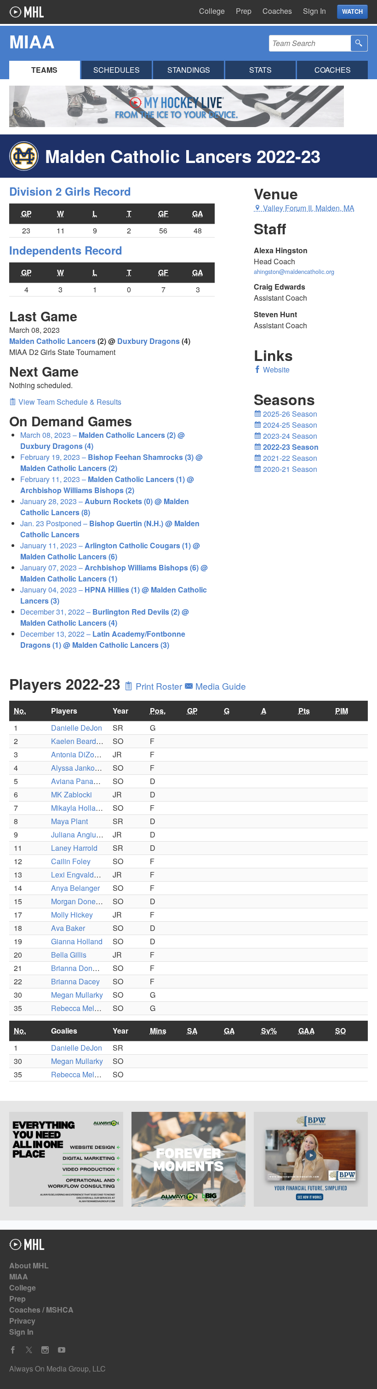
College (212, 11)
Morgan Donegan (79, 901)
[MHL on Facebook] (13, 1350)
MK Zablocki (71, 794)
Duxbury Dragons (148, 341)
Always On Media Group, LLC (57, 1368)
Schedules (116, 69)
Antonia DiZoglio (78, 754)
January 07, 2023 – (114, 573)
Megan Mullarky (77, 994)
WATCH (352, 11)
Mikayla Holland (77, 807)
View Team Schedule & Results (69, 401)
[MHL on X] (29, 1350)
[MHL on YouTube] (61, 1350)
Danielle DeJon (76, 727)
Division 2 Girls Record (70, 191)
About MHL (29, 1265)
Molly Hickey (72, 914)
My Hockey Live (26, 11)
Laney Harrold (74, 848)
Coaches (277, 11)
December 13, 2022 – (102, 639)
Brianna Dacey (75, 981)
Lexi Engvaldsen (78, 874)
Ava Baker (68, 928)
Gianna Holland (77, 941)
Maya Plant (69, 821)
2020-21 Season (289, 469)
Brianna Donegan (80, 968)
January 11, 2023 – (110, 551)
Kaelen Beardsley (80, 741)
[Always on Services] (66, 1160)
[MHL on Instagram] (45, 1350)
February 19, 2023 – (111, 462)
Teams (44, 69)
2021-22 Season (289, 458)
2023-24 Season (289, 435)
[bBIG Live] (188, 1160)
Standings (188, 69)
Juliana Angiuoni (78, 834)
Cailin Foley (71, 861)
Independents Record (65, 250)
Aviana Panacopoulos (87, 781)
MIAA (18, 1276)
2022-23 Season (290, 447)
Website (275, 369)
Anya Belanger (75, 888)
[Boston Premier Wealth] (311, 1160)
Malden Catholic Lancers (52, 341)
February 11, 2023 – (107, 484)
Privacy (22, 1320)
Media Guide (219, 686)
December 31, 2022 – (104, 617)
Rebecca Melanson (82, 1008)
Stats (260, 69)
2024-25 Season (289, 424)
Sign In (314, 11)
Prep (243, 11)
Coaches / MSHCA (41, 1309)
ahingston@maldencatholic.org (294, 271)
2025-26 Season (289, 413)
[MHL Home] (27, 1247)
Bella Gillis (68, 954)
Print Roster (158, 686)
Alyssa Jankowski (80, 767)
